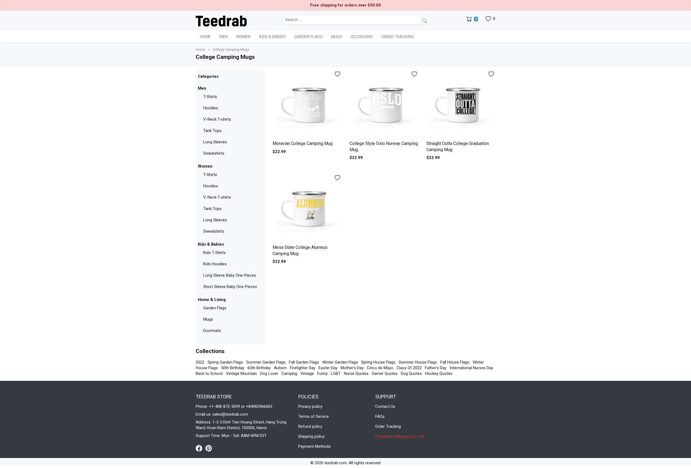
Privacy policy (310, 406)
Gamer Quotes (385, 373)
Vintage (307, 373)
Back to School (209, 373)
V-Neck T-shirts (217, 119)
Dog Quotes (411, 373)
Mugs (336, 36)
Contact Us (385, 406)
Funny (322, 373)
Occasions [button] (362, 36)
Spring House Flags (378, 362)
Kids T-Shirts (214, 252)
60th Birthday (259, 367)
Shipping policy (311, 436)
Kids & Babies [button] (272, 36)
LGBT (336, 373)
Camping (289, 373)
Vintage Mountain (241, 373)
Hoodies (210, 108)
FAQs (380, 416)
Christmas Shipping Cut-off (399, 436)
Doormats (212, 330)
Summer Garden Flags (266, 362)
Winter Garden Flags (340, 362)
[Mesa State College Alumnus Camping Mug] (307, 208)
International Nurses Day (471, 367)
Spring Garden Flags (225, 362)
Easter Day (328, 367)
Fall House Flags (454, 362)
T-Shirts (210, 96)
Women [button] (243, 36)
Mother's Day (352, 367)
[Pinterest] (208, 448)
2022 (200, 362)
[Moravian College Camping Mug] (307, 104)
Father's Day (435, 367)
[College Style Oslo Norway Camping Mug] (384, 104)
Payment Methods (314, 446)
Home (205, 36)
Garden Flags (214, 308)
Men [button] (223, 36)
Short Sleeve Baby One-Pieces (230, 286)
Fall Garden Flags (304, 362)
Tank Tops (212, 130)
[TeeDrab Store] (221, 20)
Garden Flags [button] (308, 36)
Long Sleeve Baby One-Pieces (229, 275)
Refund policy (310, 426)
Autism (280, 367)
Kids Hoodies (215, 264)
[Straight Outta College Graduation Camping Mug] (460, 104)
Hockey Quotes (438, 373)
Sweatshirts (213, 153)
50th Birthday (232, 367)
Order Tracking (397, 36)
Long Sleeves (215, 142)
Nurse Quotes (356, 373)
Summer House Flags (418, 362)
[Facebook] (200, 448)
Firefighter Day (302, 367)
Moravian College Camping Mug (303, 143)
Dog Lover (269, 373)
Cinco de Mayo (380, 367)
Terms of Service (313, 416)
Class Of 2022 (409, 367)
